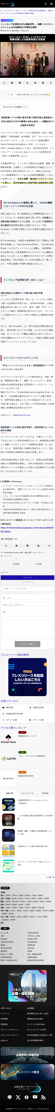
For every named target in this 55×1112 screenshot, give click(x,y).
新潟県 (14, 898)
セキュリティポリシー (10, 1035)
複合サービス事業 (7, 954)
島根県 (32, 911)
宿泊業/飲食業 (32, 942)
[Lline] (19, 83)
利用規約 (4, 1024)
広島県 (19, 911)
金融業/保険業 (32, 957)
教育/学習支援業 (6, 948)
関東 (2, 901)
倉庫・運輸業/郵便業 (35, 954)
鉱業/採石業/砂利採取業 (36, 960)
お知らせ (4, 1040)
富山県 (20, 898)
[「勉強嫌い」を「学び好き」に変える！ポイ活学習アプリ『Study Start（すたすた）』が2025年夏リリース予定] (41, 564)
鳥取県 (38, 911)
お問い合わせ (6, 1008)
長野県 (46, 898)
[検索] (45, 4)
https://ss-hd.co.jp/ (22, 415)
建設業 (3, 945)
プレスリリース (7, 20)
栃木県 (35, 901)
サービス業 (4, 933)
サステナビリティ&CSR (36, 1030)
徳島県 (51, 911)
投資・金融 (24, 552)
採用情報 (4, 1019)
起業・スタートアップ (36, 552)
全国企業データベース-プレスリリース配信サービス (22, 1108)
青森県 (8, 895)
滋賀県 (34, 908)
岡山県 (25, 911)
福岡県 (12, 917)
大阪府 (8, 908)
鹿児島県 (6, 920)
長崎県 (25, 917)
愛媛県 (5, 914)
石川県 (27, 898)
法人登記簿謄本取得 (35, 1040)
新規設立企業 (38, 707)
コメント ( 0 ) (27, 577)
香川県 (45, 911)
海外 (2, 923)
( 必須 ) (7, 598)
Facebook (27, 1098)
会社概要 (30, 1008)
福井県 (33, 898)
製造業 (30, 951)
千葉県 (29, 901)
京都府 (14, 908)
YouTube (36, 1098)
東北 (2, 895)
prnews (16, 552)
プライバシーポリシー (10, 1030)
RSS (44, 1098)
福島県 (40, 895)
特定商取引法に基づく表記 (37, 1013)
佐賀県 (19, 917)
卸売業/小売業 (32, 939)
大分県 (38, 917)
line (10, 1098)
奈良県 (27, 908)
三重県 (27, 904)
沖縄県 (13, 920)
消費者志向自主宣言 (35, 1019)
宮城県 (21, 895)
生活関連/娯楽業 (6, 957)
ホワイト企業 (11, 720)
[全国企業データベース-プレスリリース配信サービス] (7, 4)
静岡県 (14, 904)
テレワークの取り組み (36, 1024)
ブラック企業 (38, 720)
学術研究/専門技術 (7, 942)
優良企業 (9, 707)
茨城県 (42, 901)
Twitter (19, 1098)
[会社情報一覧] (27, 986)
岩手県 (14, 895)
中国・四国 (4, 911)
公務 (2, 936)
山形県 (34, 895)
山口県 (12, 911)
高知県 (11, 914)
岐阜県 (21, 904)
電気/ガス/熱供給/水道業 (9, 960)
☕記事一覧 (50, 877)
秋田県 (27, 895)
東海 (2, 904)
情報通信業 (31, 945)
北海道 (3, 892)
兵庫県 (21, 908)
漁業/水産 (31, 948)
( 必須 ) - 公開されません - (14, 605)
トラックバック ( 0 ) (27, 582)
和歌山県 (41, 908)
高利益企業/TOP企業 (14, 714)
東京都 (8, 901)
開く (24, 107)
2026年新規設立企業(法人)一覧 (39, 1035)
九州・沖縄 (4, 917)
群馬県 (48, 901)
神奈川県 (15, 901)
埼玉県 (22, 901)
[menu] (51, 4)
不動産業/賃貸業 (33, 933)
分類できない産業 (34, 936)
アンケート (5, 1013)
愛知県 (8, 904)
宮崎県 (45, 917)
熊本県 (32, 917)
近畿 (2, 908)
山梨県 (40, 898)
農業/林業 (4, 951)
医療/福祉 (4, 939)
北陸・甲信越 (5, 898)
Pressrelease (8, 552)
